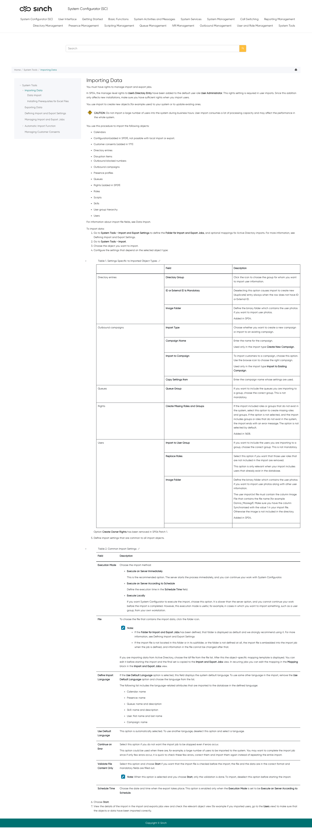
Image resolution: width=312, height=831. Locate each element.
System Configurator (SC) (36, 19)
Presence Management (84, 25)
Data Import (34, 95)
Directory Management (48, 25)
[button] (20, 85)
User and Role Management (255, 25)
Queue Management (153, 25)
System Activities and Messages (154, 19)
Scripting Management (119, 25)
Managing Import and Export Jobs (44, 119)
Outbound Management (215, 25)
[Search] (242, 48)
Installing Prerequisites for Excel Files (48, 101)
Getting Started (92, 19)
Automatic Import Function (40, 125)
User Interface (67, 19)
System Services (191, 19)
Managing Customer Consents (42, 131)
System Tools (287, 25)
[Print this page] (296, 70)
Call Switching (249, 19)
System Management (221, 19)
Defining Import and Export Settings (45, 113)
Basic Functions (118, 19)
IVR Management (183, 25)
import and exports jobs (149, 806)
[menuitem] (37, 19)
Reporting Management (279, 19)
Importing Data (48, 69)
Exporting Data (33, 107)
